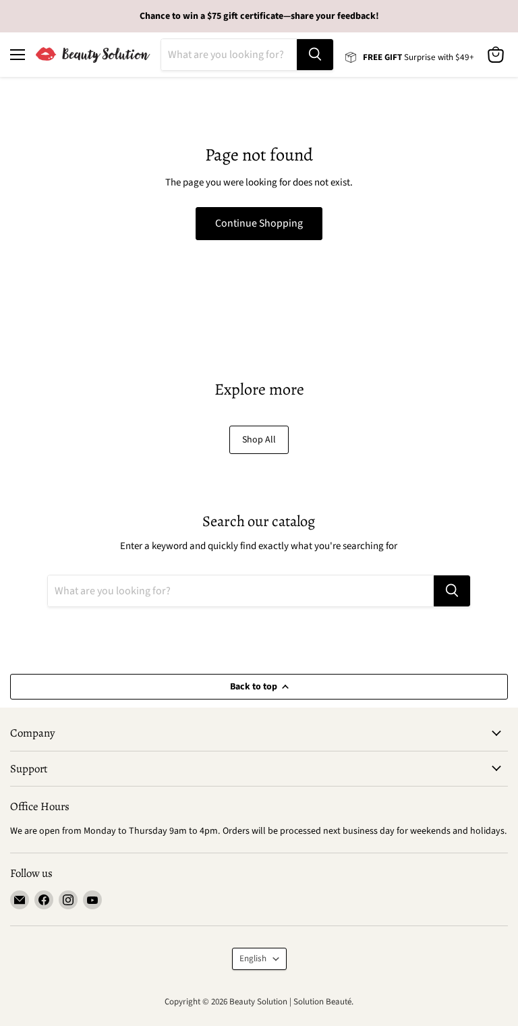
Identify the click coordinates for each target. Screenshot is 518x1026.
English (252, 958)
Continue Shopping (259, 223)
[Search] (315, 54)
